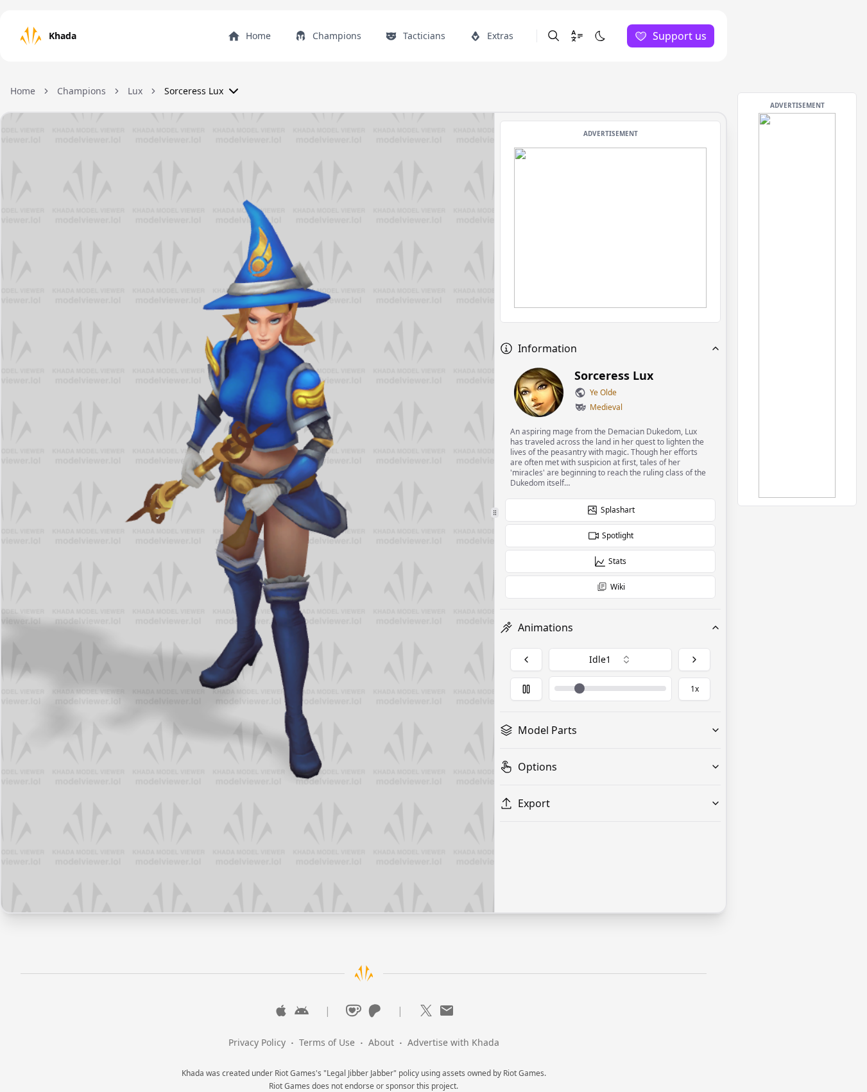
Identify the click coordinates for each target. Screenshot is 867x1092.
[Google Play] (301, 1010)
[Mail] (446, 1010)
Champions (81, 91)
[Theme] (600, 36)
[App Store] (281, 1010)
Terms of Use (327, 1042)
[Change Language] (577, 36)
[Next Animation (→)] (694, 659)
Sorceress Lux (193, 91)
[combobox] (610, 659)
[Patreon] (374, 1010)
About (381, 1042)
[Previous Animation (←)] (526, 659)
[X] (426, 1010)
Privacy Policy (257, 1042)
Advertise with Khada (453, 1042)
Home (22, 91)
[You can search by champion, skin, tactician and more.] (553, 36)
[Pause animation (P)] (526, 689)
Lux (135, 91)
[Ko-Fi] (353, 1010)
